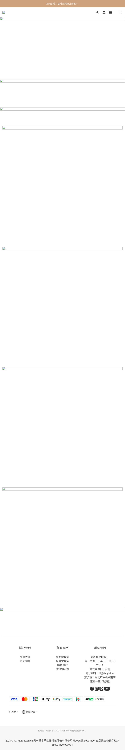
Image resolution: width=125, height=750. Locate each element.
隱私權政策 (62, 657)
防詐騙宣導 (62, 669)
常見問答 (25, 661)
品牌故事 (25, 657)
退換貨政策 (62, 661)
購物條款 (62, 665)
